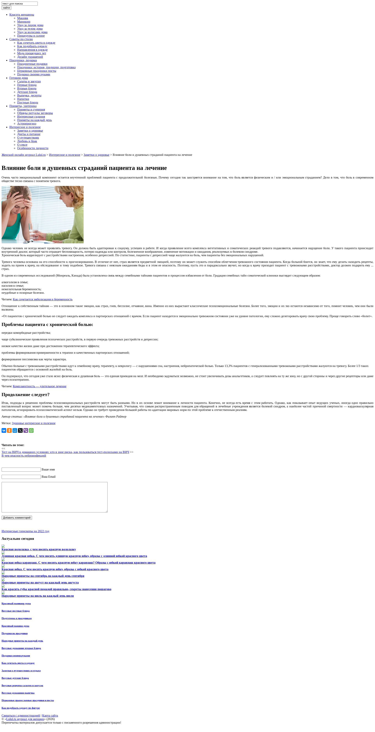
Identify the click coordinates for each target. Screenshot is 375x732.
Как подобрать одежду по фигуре (21, 707)
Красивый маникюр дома (16, 603)
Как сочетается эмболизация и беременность (42, 299)
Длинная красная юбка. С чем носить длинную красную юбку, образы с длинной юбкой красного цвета (74, 556)
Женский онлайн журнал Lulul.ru (24, 154)
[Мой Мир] (14, 430)
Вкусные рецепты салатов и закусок (22, 685)
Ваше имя (48, 469)
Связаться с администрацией (21, 715)
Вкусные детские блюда (15, 678)
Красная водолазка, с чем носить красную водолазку (39, 549)
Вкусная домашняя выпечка (18, 692)
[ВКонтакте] (4, 430)
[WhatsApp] (31, 430)
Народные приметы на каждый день (22, 640)
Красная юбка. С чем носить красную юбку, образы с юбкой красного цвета (55, 569)
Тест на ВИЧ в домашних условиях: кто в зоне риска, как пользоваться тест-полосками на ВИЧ (65, 452)
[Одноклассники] (9, 430)
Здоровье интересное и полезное (33, 423)
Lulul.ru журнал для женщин (25, 719)
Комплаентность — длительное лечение (39, 386)
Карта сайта (50, 715)
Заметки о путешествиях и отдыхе (21, 670)
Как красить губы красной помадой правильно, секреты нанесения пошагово (56, 589)
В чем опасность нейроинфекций (24, 455)
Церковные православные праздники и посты (28, 700)
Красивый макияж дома (15, 625)
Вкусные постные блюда (16, 610)
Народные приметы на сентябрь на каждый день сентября (43, 576)
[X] (20, 430)
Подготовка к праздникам (17, 618)
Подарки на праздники (15, 633)
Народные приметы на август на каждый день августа (40, 582)
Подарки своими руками (16, 655)
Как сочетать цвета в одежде (18, 662)
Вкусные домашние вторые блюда (21, 648)
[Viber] (25, 430)
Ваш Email (48, 476)
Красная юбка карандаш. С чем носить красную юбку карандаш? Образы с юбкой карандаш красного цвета (78, 562)
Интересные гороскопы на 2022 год (25, 531)
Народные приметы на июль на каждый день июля (38, 595)
